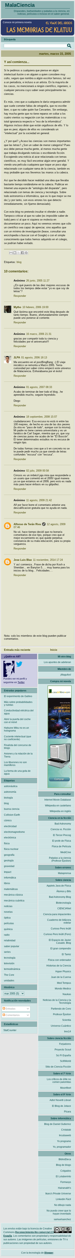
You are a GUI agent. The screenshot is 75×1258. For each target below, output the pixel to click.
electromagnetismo (14, 832)
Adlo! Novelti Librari (60, 1100)
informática (10, 877)
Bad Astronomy (63, 823)
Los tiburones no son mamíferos (15, 764)
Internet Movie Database (57, 799)
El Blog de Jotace (61, 1106)
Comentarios (12, 1015)
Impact (7, 872)
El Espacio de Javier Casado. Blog (60, 941)
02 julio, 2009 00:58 (37, 470)
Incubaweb (65, 1135)
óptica (7, 917)
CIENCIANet (64, 908)
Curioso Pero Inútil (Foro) (57, 934)
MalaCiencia (20, 5)
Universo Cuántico (61, 1025)
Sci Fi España (63, 1055)
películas (9, 923)
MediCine (65, 852)
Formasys (65, 1182)
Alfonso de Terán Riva (27, 524)
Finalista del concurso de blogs (17, 746)
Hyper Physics (63, 971)
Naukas (67, 994)
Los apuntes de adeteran (57, 662)
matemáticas (11, 889)
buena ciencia (11, 809)
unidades (9, 980)
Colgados (65, 1170)
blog (19, 262)
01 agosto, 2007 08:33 (39, 387)
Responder (20, 295)
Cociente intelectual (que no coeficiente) (17, 738)
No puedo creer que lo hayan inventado (59, 1212)
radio (7, 934)
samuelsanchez (62, 1219)
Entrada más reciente (17, 649)
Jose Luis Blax (23, 559)
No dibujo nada (62, 1205)
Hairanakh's (64, 1188)
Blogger (48, 1252)
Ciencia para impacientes (57, 914)
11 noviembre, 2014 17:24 (48, 559)
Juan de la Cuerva (61, 977)
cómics (8, 820)
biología (8, 797)
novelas (8, 911)
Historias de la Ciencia (58, 965)
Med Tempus (64, 983)
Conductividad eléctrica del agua (19, 712)
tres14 (67, 1031)
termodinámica (12, 969)
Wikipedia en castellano (58, 805)
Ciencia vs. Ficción (61, 829)
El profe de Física (61, 840)
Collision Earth (12, 814)
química (8, 929)
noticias (8, 906)
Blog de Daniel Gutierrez (57, 1124)
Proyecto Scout (63, 1049)
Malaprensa (64, 873)
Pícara (67, 1111)
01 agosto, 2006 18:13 (34, 357)
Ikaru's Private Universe (58, 1193)
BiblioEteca (65, 1159)
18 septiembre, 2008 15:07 (41, 416)
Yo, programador (62, 1146)
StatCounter (9, 1030)
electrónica (10, 837)
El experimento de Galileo (18, 696)
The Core (9, 975)
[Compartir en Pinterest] (26, 253)
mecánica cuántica (14, 900)
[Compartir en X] (19, 253)
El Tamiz (66, 954)
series (7, 952)
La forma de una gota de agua (17, 772)
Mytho (17, 307)
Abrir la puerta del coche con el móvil (17, 720)
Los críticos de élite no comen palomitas (59, 1080)
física (7, 843)
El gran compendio (60, 948)
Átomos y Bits (63, 891)
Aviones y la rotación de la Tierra (18, 755)
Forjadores (65, 1044)
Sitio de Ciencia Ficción (58, 1066)
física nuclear (11, 849)
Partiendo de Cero (61, 1008)
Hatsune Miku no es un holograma (16, 729)
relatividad (9, 940)
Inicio (53, 649)
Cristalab (66, 1129)
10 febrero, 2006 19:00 (35, 307)
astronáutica (10, 786)
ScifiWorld (65, 1061)
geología (9, 860)
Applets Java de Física (59, 885)
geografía (9, 854)
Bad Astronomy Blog (60, 897)
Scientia (66, 1020)
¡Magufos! (65, 674)
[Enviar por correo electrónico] (11, 253)
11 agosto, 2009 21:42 (39, 500)
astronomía (10, 791)
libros (7, 883)
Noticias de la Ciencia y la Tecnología (57, 1001)
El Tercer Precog (62, 835)
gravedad (9, 866)
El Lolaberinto (63, 1176)
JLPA (17, 357)
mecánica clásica (13, 894)
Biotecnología (63, 902)
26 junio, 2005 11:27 (37, 280)
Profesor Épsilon (62, 1014)
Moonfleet (65, 1087)
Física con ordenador (59, 960)
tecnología (9, 957)
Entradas (10, 1008)
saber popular (11, 946)
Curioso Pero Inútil (61, 928)
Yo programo (64, 1141)
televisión (9, 963)
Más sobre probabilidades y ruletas (18, 703)
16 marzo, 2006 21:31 (38, 333)
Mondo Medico (63, 988)
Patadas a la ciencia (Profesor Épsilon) (60, 859)
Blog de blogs (63, 1165)
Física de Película (61, 846)
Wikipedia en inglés (60, 811)
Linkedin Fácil (63, 1199)
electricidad (10, 826)
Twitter (21, 682)
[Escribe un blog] (15, 253)
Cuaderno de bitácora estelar (59, 921)
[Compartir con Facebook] (22, 253)
